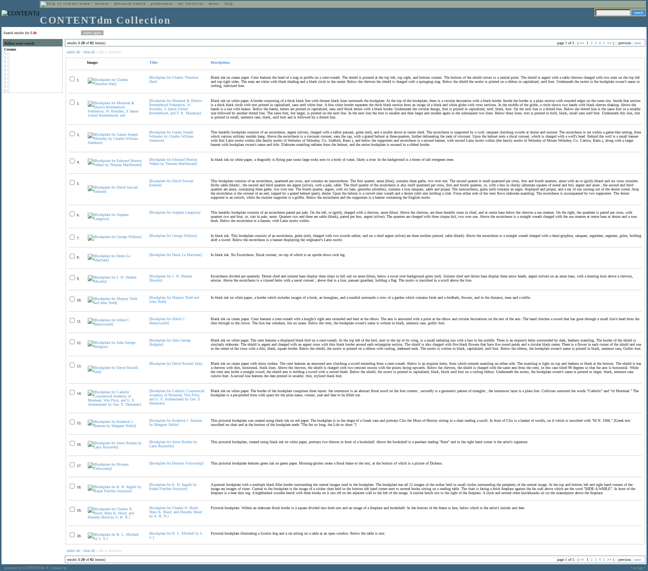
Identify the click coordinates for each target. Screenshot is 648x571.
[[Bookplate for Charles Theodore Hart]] (115, 84)
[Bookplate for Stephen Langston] (174, 212)
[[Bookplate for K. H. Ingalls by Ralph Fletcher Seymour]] (115, 491)
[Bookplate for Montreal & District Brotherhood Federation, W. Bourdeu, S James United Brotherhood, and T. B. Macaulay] (175, 107)
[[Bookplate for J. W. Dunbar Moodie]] (115, 281)
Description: (220, 62)
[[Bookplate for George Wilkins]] (114, 237)
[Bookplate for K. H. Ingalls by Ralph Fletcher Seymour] (173, 487)
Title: (153, 62)
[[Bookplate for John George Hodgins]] (115, 347)
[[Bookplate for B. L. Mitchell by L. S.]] (115, 539)
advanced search (130, 3)
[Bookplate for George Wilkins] (173, 236)
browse (102, 3)
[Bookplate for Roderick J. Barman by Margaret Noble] (175, 422)
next (637, 43)
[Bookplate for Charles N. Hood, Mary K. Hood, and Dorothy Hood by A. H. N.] (175, 512)
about (213, 3)
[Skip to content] (59, 3)
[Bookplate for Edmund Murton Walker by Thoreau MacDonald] (173, 161)
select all (73, 52)
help (229, 3)
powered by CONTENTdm (26, 568)
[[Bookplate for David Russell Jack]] (115, 372)
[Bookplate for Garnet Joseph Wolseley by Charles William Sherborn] (171, 136)
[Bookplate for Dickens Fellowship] (176, 463)
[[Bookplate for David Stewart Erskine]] (115, 191)
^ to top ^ (637, 568)
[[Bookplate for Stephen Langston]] (115, 219)
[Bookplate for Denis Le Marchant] (175, 255)
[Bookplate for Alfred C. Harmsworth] (167, 321)
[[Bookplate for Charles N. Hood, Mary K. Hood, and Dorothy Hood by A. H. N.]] (115, 517)
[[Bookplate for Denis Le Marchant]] (115, 260)
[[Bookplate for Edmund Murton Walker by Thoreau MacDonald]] (115, 165)
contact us (59, 568)
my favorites (191, 3)
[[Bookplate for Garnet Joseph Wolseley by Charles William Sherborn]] (115, 143)
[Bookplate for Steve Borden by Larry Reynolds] (173, 444)
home (85, 3)
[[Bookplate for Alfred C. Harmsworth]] (115, 324)
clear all (89, 52)
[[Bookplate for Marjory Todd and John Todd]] (115, 303)
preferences (162, 3)
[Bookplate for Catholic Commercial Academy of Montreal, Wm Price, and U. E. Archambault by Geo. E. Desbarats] (176, 397)
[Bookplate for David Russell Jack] (175, 363)
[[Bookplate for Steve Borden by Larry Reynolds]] (115, 447)
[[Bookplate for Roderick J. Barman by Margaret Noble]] (115, 426)
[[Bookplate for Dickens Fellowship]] (115, 468)
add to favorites (110, 52)
